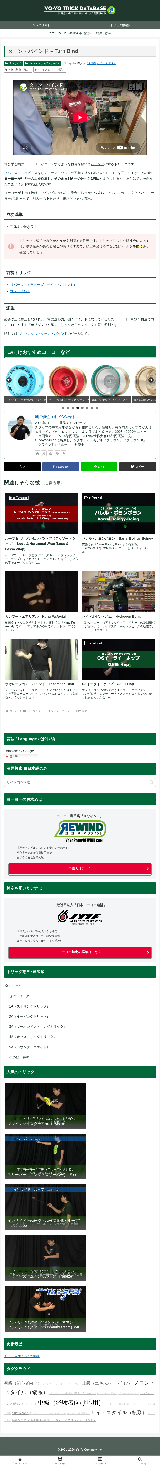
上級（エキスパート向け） (107, 1383)
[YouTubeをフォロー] (50, 453)
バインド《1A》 (106, 63)
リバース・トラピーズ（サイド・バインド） (43, 285)
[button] (137, 466)
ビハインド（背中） (107, 1393)
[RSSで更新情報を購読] (63, 453)
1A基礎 (91, 63)
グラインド (31, 1404)
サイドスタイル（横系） (51, 69)
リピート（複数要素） (78, 1413)
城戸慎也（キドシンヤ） (55, 417)
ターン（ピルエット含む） (119, 1404)
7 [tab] (92, 408)
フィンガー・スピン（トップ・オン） (61, 1384)
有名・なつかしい (85, 1393)
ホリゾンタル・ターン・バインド (43, 333)
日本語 (13, 756)
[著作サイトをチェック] (37, 453)
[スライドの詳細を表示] (25, 381)
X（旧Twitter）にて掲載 (22, 1356)
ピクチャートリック (128, 1393)
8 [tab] (97, 408)
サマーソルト (20, 291)
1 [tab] (63, 408)
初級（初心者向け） (20, 69)
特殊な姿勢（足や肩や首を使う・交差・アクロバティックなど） (54, 1420)
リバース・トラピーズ (21, 173)
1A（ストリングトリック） (45, 63)
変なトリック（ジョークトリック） (47, 1413)
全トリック (15, 63)
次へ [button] (151, 380)
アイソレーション (143, 1404)
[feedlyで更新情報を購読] (57, 453)
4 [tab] (77, 408)
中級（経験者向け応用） (71, 1402)
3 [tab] (73, 408)
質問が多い (20, 1413)
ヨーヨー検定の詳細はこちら (80, 952)
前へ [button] (9, 380)
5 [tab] (82, 408)
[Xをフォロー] (44, 453)
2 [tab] (68, 408)
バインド (97, 164)
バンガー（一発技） (61, 1393)
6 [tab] (87, 408)
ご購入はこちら (80, 868)
